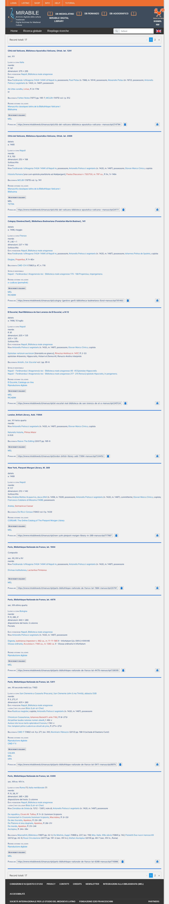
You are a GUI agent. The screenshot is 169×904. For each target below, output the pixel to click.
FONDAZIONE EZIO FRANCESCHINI (96, 901)
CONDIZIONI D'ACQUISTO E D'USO (26, 884)
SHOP (37, 3)
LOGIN (13, 3)
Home (14, 31)
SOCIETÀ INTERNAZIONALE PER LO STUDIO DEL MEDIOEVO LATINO (42, 901)
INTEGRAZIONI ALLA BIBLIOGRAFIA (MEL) (123, 884)
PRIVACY (51, 884)
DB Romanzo (91, 13)
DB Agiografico (119, 13)
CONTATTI (64, 884)
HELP (57, 3)
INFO (47, 3)
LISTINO (25, 3)
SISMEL (158, 21)
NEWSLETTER (92, 884)
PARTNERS (153, 901)
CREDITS (77, 884)
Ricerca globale (32, 31)
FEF (157, 24)
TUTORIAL (70, 3)
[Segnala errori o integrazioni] (157, 124)
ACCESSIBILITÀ (17, 894)
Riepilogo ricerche (58, 31)
